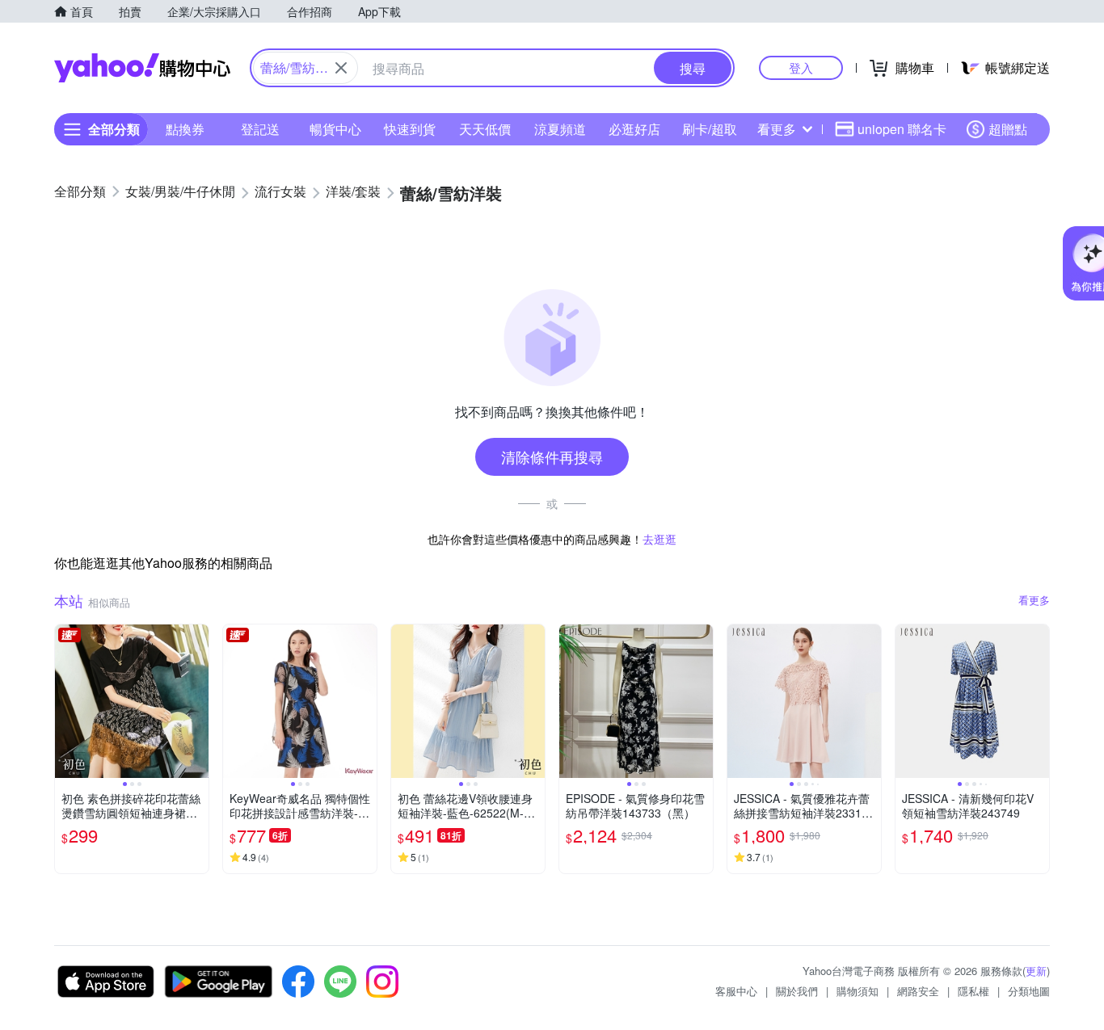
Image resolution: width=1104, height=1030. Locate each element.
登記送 (260, 129)
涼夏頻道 (560, 129)
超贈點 (1007, 129)
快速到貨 (410, 129)
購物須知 (857, 990)
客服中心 (736, 990)
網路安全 (918, 990)
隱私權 (973, 990)
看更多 (776, 129)
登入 (801, 67)
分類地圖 (1029, 990)
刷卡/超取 (709, 129)
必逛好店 (634, 129)
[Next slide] (198, 701)
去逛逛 (659, 539)
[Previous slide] (65, 701)
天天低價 (485, 129)
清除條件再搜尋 (552, 456)
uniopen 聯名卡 (901, 129)
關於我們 (797, 990)
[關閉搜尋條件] (341, 68)
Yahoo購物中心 (142, 67)
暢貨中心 (335, 129)
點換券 (185, 129)
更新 (1036, 970)
